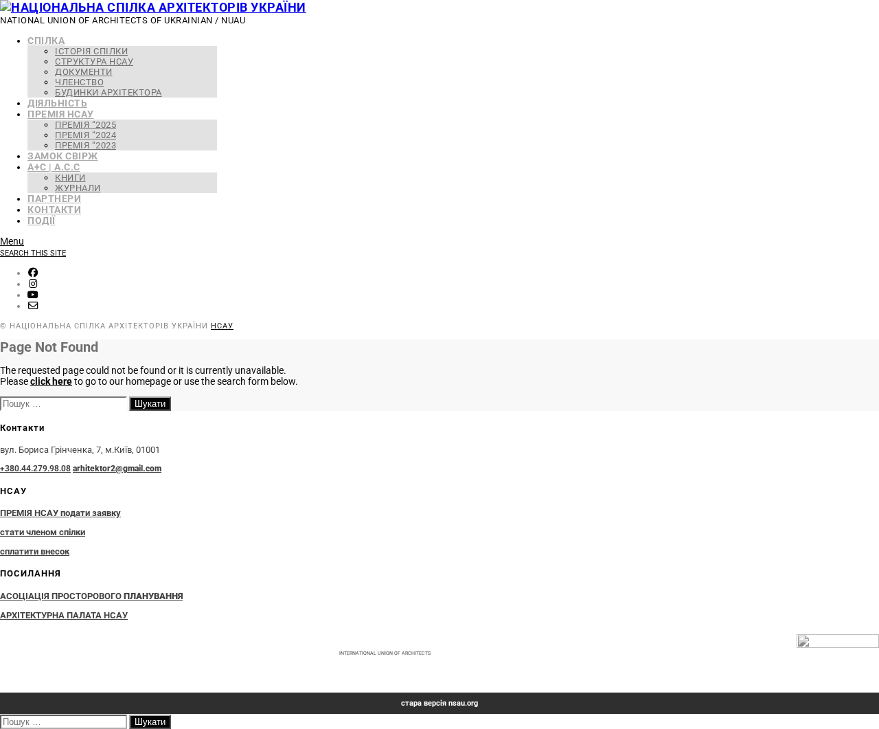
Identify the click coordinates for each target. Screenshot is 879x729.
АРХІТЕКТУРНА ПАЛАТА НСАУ (64, 615)
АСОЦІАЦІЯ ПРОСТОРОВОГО (91, 596)
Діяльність (57, 103)
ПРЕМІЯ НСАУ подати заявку (60, 513)
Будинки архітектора (108, 92)
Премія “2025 (85, 125)
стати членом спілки (42, 532)
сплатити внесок (34, 551)
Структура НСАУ (94, 61)
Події (41, 220)
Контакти (54, 209)
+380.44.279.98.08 (35, 468)
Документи (84, 72)
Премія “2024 (85, 135)
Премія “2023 (85, 145)
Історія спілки (91, 51)
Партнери (54, 198)
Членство (79, 82)
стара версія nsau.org (439, 703)
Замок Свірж (62, 155)
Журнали (78, 188)
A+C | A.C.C (53, 166)
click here (51, 381)
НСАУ (222, 326)
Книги (70, 177)
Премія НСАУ (60, 114)
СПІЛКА (46, 40)
